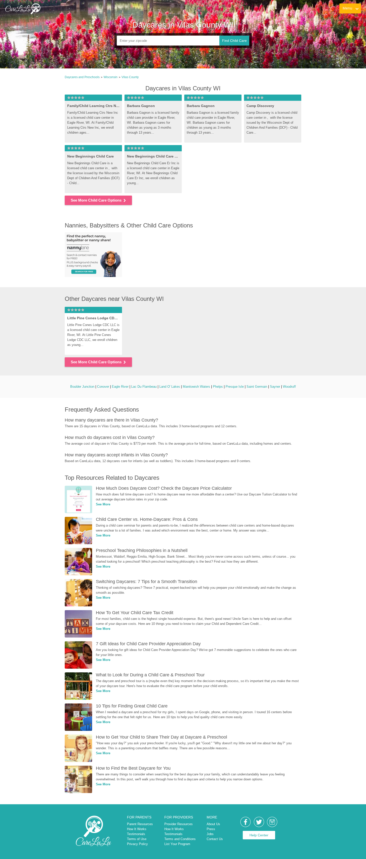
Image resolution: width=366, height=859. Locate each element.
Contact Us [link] (215, 839)
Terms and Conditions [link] (180, 839)
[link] (22, 8)
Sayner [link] (275, 386)
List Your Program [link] (177, 844)
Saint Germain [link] (256, 386)
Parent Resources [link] (140, 824)
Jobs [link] (210, 834)
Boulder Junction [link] (82, 386)
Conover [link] (103, 386)
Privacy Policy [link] (137, 844)
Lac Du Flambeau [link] (144, 386)
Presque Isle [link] (235, 386)
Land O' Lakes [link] (169, 386)
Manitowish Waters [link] (196, 386)
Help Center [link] (258, 835)
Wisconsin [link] (111, 77)
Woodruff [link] (289, 386)
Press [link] (211, 829)
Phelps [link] (218, 386)
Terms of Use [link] (136, 839)
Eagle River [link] (120, 386)
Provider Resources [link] (178, 824)
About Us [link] (213, 824)
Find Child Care (234, 41)
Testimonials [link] (136, 834)
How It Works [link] (136, 829)
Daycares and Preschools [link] (82, 77)
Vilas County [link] (130, 77)
